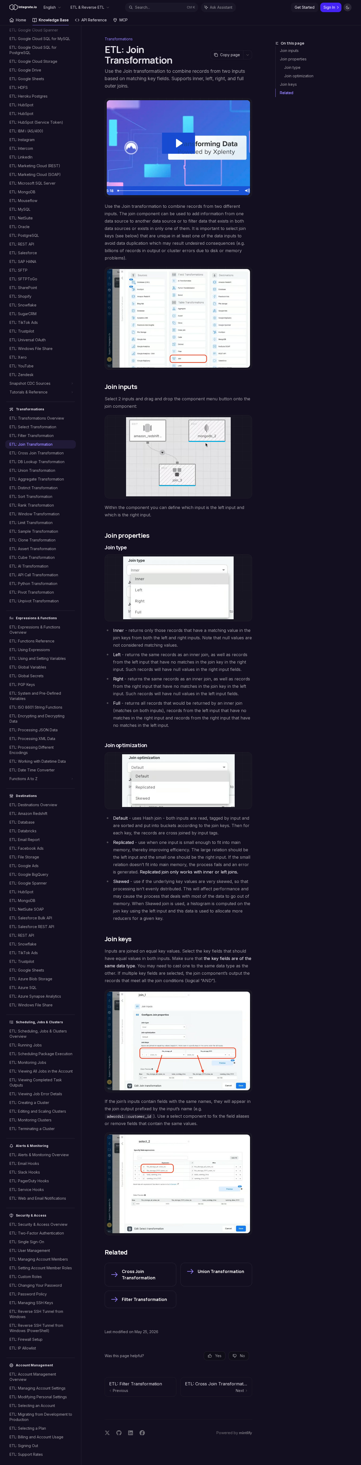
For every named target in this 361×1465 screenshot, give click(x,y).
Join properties (293, 59)
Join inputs (289, 50)
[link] (140, 1274)
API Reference (94, 20)
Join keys (288, 84)
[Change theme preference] (347, 7)
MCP (123, 20)
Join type (292, 67)
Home (21, 20)
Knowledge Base (54, 20)
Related (286, 92)
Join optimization (298, 76)
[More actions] (247, 54)
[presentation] (43, 745)
